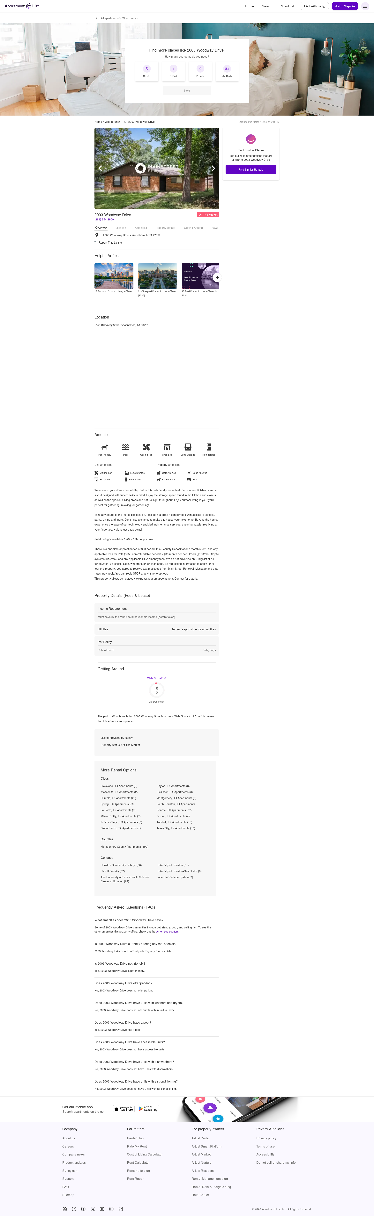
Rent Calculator (138, 1162)
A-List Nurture (202, 1162)
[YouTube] (102, 1209)
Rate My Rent (137, 1146)
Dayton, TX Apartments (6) (173, 786)
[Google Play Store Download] (148, 1109)
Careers (68, 1146)
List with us (313, 6)
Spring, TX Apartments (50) (118, 804)
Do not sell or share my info (276, 1162)
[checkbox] (146, 71)
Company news (73, 1154)
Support (68, 1178)
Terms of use (265, 1146)
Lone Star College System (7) (175, 877)
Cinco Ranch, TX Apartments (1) (121, 828)
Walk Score (155, 678)
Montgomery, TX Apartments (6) (176, 798)
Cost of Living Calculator (144, 1154)
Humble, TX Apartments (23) (118, 798)
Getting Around (193, 228)
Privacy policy (266, 1138)
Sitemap (68, 1194)
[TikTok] (120, 1209)
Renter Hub (135, 1138)
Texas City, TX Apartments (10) (176, 828)
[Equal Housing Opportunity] (64, 1209)
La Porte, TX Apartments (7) (118, 810)
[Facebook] (83, 1209)
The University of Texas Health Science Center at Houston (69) (125, 879)
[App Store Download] (124, 1109)
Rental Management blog (210, 1178)
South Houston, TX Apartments (176, 804)
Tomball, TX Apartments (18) (174, 822)
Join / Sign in (345, 6)
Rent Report (136, 1178)
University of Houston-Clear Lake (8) (179, 871)
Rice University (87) (113, 871)
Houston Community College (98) (121, 865)
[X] (92, 1209)
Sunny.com (70, 1170)
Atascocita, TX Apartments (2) (119, 792)
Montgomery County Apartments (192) (124, 846)
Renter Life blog (138, 1170)
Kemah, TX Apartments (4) (173, 816)
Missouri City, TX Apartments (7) (121, 816)
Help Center (200, 1194)
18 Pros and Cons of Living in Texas (113, 291)
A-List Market (201, 1154)
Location (121, 228)
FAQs (215, 228)
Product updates (74, 1162)
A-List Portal (200, 1138)
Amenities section (167, 931)
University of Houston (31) (173, 865)
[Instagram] (111, 1209)
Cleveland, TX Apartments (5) (119, 786)
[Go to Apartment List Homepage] (22, 6)
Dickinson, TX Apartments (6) (175, 792)
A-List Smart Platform (207, 1146)
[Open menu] (365, 6)
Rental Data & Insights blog (211, 1186)
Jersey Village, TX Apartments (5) (121, 822)
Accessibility (265, 1154)
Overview (101, 227)
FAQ (65, 1186)
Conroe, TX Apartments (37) (174, 810)
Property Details (165, 228)
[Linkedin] (74, 1209)
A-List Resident (203, 1170)
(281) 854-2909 (104, 219)
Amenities (141, 228)
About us (68, 1138)
